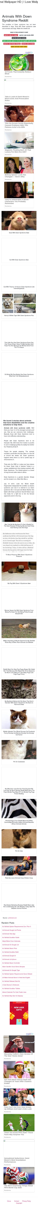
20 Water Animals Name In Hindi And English (16, 977)
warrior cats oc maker (10, 35)
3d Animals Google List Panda (11, 930)
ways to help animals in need (19, 32)
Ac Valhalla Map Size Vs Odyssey (12, 996)
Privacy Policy (26, 1201)
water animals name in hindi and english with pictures (19, 41)
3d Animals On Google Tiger (11, 970)
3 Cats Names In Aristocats (10, 985)
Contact (16, 1201)
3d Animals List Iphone (9, 959)
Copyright (19, 1203)
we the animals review (19, 38)
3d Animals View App (8, 934)
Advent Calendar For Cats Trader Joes (14, 992)
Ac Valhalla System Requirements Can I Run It (16, 926)
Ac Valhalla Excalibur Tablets (11, 988)
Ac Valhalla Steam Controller (11, 963)
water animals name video (19, 47)
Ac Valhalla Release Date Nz (11, 981)
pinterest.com (12, 918)
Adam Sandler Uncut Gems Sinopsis (13, 967)
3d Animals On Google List (10, 945)
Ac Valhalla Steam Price (9, 948)
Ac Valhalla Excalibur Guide (10, 937)
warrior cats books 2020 (26, 35)
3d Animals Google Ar (9, 956)
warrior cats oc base (28, 44)
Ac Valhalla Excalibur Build (10, 952)
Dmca (9, 1201)
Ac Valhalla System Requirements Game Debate (17, 974)
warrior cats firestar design (12, 44)
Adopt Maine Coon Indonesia (11, 941)
